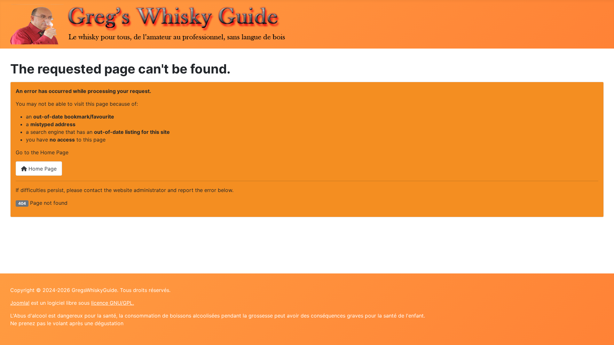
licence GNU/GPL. (112, 303)
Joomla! (19, 303)
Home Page (42, 168)
